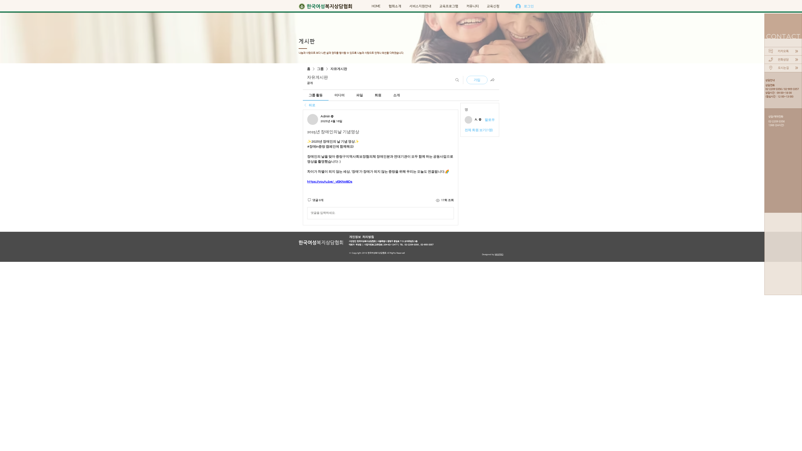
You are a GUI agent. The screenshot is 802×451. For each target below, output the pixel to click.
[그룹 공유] (492, 79)
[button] (395, 6)
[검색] (457, 80)
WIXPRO (499, 254)
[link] (316, 95)
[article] (380, 167)
